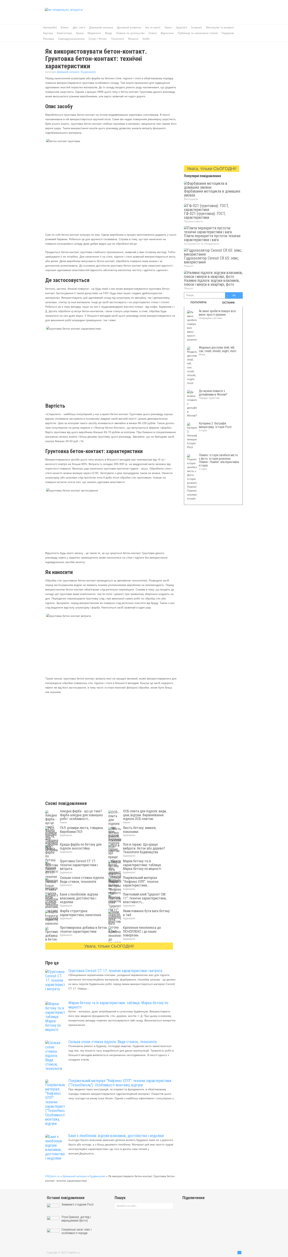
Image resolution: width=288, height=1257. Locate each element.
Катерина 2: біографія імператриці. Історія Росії (215, 425)
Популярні (198, 302)
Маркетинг (94, 33)
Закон (168, 27)
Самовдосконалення (71, 38)
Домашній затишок (101, 27)
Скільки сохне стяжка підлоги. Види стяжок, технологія (112, 1041)
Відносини (167, 33)
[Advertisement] (169, 13)
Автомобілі (50, 27)
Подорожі (228, 33)
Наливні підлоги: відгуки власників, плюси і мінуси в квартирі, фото (212, 282)
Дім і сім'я (79, 27)
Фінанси (133, 38)
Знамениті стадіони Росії (78, 1204)
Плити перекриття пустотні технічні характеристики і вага (212, 237)
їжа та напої (152, 27)
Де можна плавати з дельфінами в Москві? (213, 392)
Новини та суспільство (130, 33)
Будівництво (88, 71)
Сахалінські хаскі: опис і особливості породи (76, 1231)
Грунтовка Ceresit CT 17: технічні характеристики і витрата (115, 970)
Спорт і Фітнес (98, 38)
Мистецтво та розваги (220, 27)
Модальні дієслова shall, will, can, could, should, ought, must (217, 349)
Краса (80, 33)
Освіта (153, 33)
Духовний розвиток (129, 27)
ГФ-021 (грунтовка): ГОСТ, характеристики (205, 215)
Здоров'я (181, 27)
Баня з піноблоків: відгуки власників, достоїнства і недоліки (116, 1135)
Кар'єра (48, 33)
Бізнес (65, 27)
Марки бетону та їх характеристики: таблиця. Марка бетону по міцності (118, 1004)
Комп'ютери (64, 33)
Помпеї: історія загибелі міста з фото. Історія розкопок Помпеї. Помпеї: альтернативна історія (219, 460)
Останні (228, 302)
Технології (117, 38)
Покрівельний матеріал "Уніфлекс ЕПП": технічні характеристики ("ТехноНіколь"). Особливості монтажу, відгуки (119, 1082)
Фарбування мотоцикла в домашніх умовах (212, 193)
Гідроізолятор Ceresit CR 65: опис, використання (211, 260)
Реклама (48, 38)
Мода (108, 33)
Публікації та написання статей (198, 33)
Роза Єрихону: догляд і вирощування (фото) (76, 1218)
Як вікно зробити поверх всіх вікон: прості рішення (217, 312)
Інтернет (196, 27)
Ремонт (63, 822)
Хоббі (145, 38)
